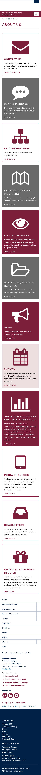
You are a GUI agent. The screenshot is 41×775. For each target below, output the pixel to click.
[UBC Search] (36, 2)
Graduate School (7, 19)
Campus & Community (10, 614)
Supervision (6, 623)
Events (5, 731)
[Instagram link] (4, 695)
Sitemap (17, 706)
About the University (9, 727)
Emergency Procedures (10, 768)
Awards (5, 619)
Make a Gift (6, 736)
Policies (5, 637)
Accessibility (18, 771)
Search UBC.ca (8, 739)
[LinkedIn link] (10, 695)
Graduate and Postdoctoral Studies (20, 653)
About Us (5, 642)
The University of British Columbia (15, 4)
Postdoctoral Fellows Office (15, 679)
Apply (4, 646)
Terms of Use (24, 768)
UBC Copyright (7, 771)
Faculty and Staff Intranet (14, 685)
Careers (5, 734)
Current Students (8, 609)
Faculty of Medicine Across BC (13, 761)
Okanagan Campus (9, 750)
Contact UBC (7, 724)
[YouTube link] (16, 695)
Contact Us (6, 669)
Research (32, 706)
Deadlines (6, 628)
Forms (4, 633)
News (4, 729)
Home (4, 600)
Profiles (24, 706)
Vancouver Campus (9, 747)
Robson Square (8, 756)
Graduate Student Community (16, 682)
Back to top (6, 706)
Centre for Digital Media (11, 758)
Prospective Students (10, 604)
